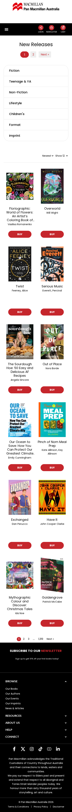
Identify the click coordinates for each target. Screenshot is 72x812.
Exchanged (19, 520)
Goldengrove (52, 597)
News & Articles (14, 708)
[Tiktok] (40, 749)
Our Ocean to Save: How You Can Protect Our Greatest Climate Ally (19, 447)
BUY (19, 234)
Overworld (52, 208)
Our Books (11, 689)
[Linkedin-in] (57, 749)
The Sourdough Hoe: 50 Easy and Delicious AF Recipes (19, 370)
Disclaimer (58, 806)
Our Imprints (13, 703)
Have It (52, 520)
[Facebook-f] (14, 749)
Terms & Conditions (18, 806)
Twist (20, 286)
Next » (45, 54)
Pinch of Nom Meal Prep (52, 444)
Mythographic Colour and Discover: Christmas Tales (20, 603)
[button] (6, 29)
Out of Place (52, 364)
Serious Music (52, 286)
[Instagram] (31, 749)
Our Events (12, 698)
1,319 (40, 639)
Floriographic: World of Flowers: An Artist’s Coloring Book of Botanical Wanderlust (19, 214)
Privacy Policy (41, 806)
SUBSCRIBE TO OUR (36, 651)
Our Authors (12, 693)
